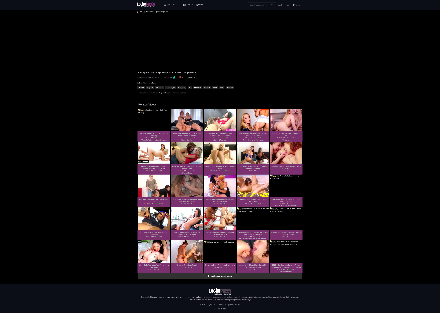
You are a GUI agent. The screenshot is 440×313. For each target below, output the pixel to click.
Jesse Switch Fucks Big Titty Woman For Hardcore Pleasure (186, 134)
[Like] (174, 78)
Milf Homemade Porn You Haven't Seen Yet (154, 200)
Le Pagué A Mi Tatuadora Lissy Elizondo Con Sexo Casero (220, 134)
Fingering (182, 87)
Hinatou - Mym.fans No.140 (187, 265)
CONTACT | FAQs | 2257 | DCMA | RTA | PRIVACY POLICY (220, 305)
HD (189, 87)
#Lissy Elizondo (219, 140)
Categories (172, 5)
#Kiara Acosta (291, 206)
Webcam (230, 87)
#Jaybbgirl (286, 140)
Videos (151, 12)
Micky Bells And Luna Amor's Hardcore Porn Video (154, 266)
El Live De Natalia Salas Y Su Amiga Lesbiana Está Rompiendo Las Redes (286, 266)
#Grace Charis (247, 140)
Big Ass (150, 87)
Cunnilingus (170, 87)
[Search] (272, 5)
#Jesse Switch (186, 140)
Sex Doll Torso (283, 5)
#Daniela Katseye (148, 140)
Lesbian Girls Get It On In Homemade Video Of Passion (253, 167)
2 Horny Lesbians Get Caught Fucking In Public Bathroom (286, 233)
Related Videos (147, 104)
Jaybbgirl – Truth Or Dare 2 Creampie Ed (286, 134)
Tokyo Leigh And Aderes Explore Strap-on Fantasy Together (187, 200)
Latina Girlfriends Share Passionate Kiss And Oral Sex (220, 200)
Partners (298, 5)
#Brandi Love (186, 173)
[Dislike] (180, 78)
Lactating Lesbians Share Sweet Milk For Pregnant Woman (253, 266)
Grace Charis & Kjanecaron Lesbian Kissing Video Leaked (253, 134)
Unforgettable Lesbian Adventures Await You (253, 200)
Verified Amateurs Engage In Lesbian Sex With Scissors (220, 233)
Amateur (141, 87)
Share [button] (190, 78)
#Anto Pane (280, 206)
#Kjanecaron (259, 140)
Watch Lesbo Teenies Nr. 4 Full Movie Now (220, 167)
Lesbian (207, 87)
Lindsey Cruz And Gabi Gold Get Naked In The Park (286, 167)
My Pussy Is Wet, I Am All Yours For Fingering (154, 233)
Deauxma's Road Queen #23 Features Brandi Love (187, 167)
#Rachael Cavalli (246, 239)
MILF (215, 87)
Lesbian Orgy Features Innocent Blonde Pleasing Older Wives (154, 167)
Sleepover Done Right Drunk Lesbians (220, 265)
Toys (222, 87)
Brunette (159, 87)
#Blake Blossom (259, 239)
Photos (189, 5)
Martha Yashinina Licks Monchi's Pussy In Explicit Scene (187, 233)
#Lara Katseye (161, 140)
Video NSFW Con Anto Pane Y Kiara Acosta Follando (286, 200)
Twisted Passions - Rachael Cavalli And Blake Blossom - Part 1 (253, 233)
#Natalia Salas (286, 272)
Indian (198, 87)
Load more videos (220, 276)
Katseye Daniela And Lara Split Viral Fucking (154, 134)
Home (140, 12)
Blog (201, 5)
